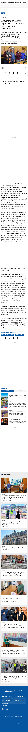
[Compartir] (9, 73)
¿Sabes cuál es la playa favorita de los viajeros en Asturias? (17, 396)
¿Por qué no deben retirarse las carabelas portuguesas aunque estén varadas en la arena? (17, 413)
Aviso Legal (5, 705)
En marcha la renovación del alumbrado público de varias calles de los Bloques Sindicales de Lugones (14, 497)
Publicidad (5, 703)
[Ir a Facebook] (14, 691)
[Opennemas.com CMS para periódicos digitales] (14, 724)
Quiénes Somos (6, 700)
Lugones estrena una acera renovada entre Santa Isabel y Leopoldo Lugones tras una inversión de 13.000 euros (13, 573)
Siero (3, 13)
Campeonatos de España (7, 334)
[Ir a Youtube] (19, 691)
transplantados (20, 334)
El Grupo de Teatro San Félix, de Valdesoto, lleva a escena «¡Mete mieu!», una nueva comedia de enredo (13, 625)
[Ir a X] (17, 691)
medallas (13, 332)
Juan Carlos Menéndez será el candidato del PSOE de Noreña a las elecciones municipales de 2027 (17, 405)
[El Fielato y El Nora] (2, 67)
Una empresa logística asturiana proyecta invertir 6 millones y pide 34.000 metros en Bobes (12, 599)
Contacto (17, 700)
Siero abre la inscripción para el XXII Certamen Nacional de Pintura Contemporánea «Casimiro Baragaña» (13, 651)
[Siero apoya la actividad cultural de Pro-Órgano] (14, 537)
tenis (7, 332)
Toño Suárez (5, 526)
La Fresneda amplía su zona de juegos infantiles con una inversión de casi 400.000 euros (13, 523)
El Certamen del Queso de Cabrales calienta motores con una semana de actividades (17, 421)
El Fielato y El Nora (10, 67)
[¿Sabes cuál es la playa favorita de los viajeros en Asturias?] (4, 397)
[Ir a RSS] (21, 691)
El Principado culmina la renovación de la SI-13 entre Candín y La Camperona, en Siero (14, 677)
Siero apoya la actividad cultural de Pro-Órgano (12, 548)
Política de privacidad (5, 709)
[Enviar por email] (5, 73)
